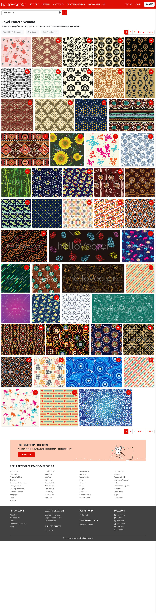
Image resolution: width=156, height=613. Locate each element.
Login (138, 4)
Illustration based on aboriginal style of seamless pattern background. (104, 392)
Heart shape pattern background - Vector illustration (140, 267)
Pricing (128, 4)
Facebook (120, 515)
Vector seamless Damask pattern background (75, 41)
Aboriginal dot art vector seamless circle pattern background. (67, 328)
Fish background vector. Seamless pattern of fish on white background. (107, 204)
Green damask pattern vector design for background (45, 72)
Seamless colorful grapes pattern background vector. (72, 232)
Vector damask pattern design (108, 39)
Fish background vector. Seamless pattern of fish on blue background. (44, 299)
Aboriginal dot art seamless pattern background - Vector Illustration (104, 329)
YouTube (120, 527)
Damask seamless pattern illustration (75, 72)
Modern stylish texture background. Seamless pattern (139, 202)
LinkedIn (119, 529)
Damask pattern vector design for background (16, 103)
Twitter (119, 518)
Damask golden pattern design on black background (139, 41)
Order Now (26, 454)
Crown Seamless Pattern (13, 39)
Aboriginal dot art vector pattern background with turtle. (45, 267)
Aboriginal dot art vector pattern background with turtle (108, 171)
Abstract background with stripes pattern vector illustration (13, 269)
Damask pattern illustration (44, 39)
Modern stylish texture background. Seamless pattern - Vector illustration (77, 204)
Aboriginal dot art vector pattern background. (128, 101)
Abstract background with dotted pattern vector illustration (47, 202)
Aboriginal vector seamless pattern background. (22, 232)
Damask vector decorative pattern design (137, 72)
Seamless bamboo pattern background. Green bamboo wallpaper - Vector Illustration (14, 173)
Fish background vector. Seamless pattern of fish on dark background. (45, 173)
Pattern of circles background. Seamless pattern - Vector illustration (134, 138)
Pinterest (120, 521)
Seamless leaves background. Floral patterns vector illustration (89, 266)
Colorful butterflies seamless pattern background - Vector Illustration (102, 136)
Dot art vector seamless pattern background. (89, 103)
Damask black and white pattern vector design (15, 72)
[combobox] (12, 32)
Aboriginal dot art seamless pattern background (87, 359)
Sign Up (149, 4)
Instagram (120, 524)
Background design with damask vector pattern (109, 72)
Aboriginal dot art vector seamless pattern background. (20, 328)
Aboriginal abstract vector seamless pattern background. (21, 136)
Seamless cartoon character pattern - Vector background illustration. (137, 233)
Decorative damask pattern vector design (53, 101)
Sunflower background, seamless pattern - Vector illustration (65, 136)
